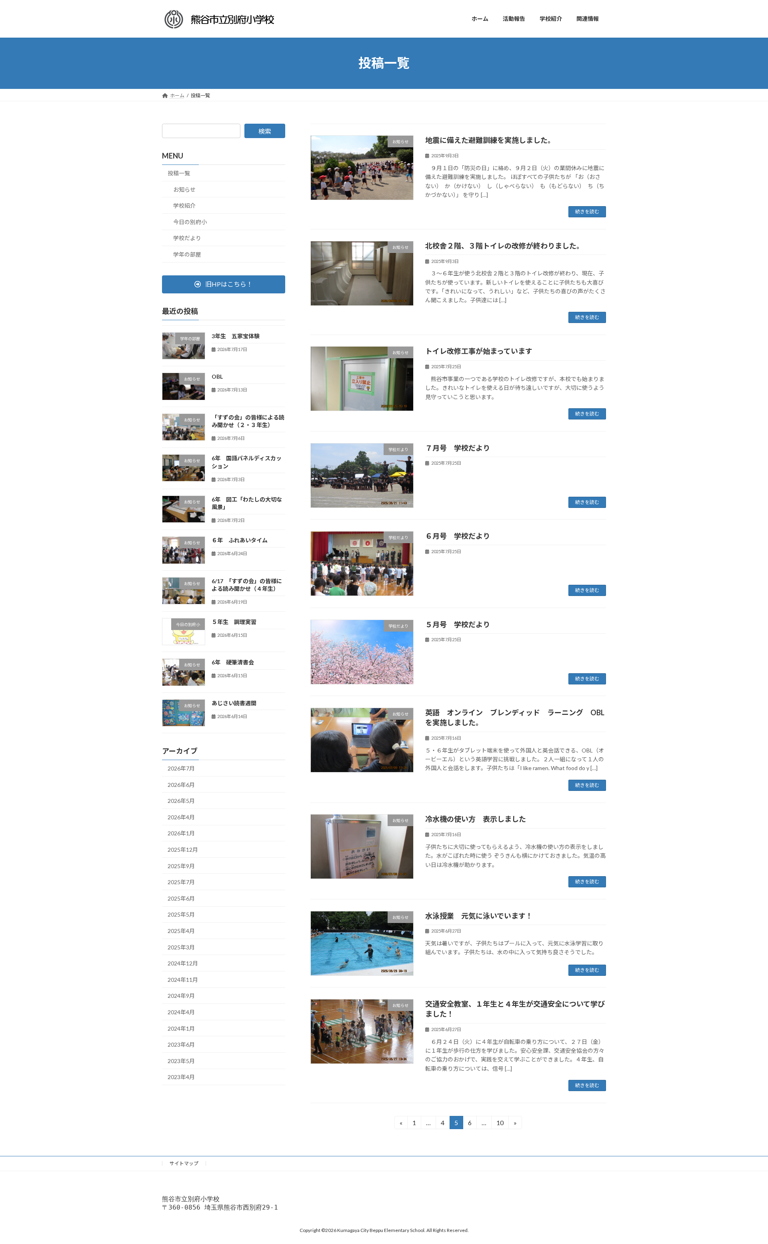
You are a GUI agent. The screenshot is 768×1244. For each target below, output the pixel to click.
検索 (264, 131)
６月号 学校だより (457, 536)
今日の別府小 (190, 221)
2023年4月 (181, 1076)
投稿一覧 (179, 173)
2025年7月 (181, 882)
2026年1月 (181, 833)
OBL (220, 376)
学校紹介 (184, 205)
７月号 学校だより (457, 447)
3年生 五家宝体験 (236, 336)
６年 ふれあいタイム (240, 540)
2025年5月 (181, 914)
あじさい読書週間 (234, 702)
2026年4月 (181, 816)
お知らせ (184, 189)
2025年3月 (181, 946)
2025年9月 (181, 865)
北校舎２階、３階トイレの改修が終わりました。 (506, 245)
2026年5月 (181, 800)
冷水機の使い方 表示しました (475, 819)
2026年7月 (181, 768)
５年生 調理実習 (234, 621)
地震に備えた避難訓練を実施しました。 (490, 140)
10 (500, 1124)
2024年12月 (183, 963)
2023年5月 (181, 1060)
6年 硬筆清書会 (233, 662)
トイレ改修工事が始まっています (478, 351)
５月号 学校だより (457, 624)
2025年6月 (181, 898)
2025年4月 (181, 930)
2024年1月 (181, 1028)
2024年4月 (181, 1012)
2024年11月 (183, 979)
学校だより (187, 238)
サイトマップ (184, 1163)
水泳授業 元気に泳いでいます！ (479, 915)
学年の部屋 (187, 254)
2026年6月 (181, 784)
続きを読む (587, 212)
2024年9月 (181, 995)
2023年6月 (181, 1044)
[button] (223, 284)
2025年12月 (183, 849)
